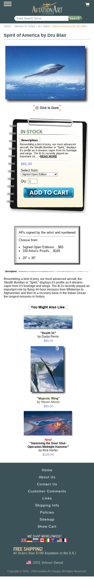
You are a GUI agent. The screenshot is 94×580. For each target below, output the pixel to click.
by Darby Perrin (48, 334)
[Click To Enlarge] (47, 108)
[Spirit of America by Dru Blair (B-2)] (47, 74)
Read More (48, 156)
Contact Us (47, 484)
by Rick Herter (48, 445)
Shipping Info (47, 505)
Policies (47, 512)
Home (7, 26)
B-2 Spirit (43, 26)
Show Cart (47, 526)
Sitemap (47, 519)
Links (47, 498)
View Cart (86, 5)
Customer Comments (47, 491)
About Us (47, 477)
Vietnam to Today (24, 26)
